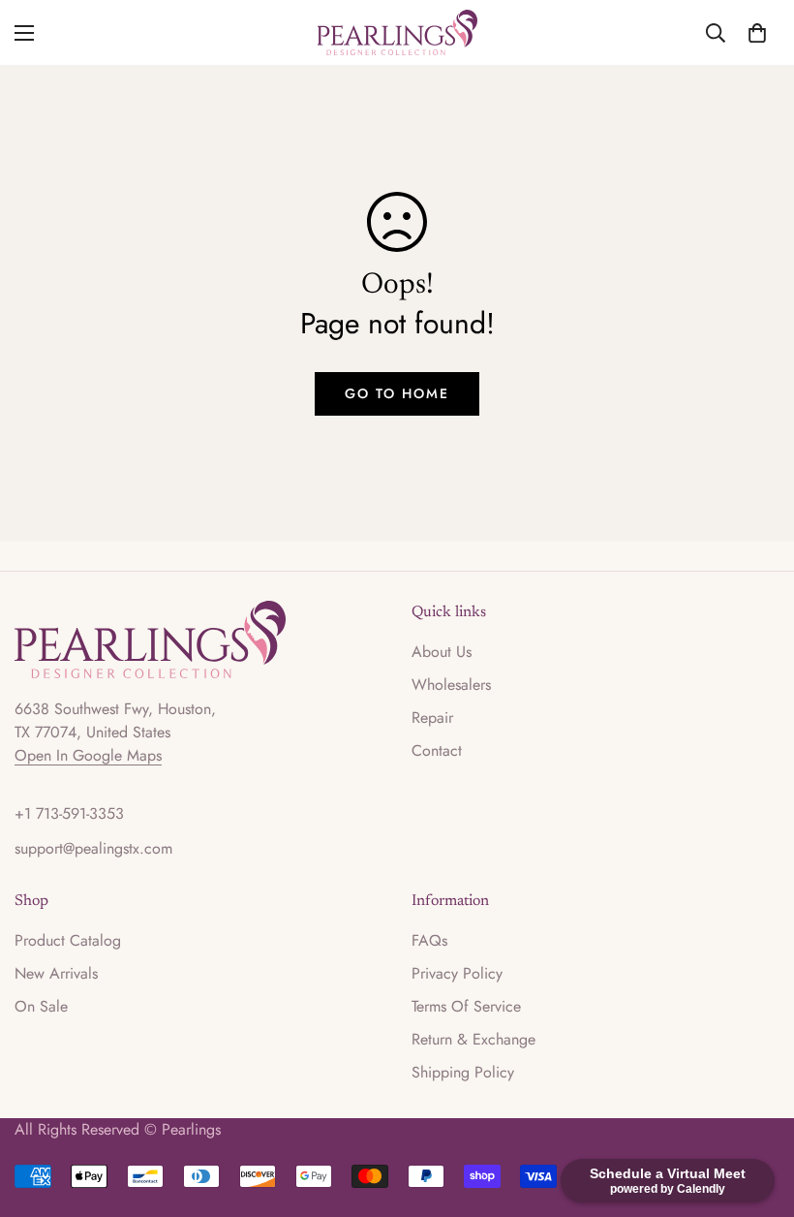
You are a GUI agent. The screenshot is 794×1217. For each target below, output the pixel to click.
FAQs (429, 940)
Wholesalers (451, 684)
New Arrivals (56, 973)
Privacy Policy (457, 973)
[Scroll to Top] (756, 1111)
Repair (432, 717)
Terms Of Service (466, 1006)
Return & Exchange (473, 1039)
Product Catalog (68, 940)
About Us (442, 651)
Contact (437, 750)
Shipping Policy (463, 1072)
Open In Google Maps (88, 755)
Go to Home (397, 393)
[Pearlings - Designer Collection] (397, 32)
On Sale (41, 1006)
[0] (757, 33)
